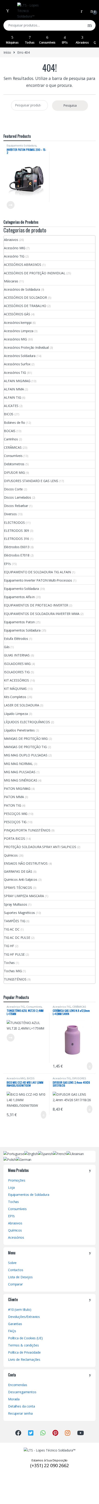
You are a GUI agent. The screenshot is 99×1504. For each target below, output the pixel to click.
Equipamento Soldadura (21, 145)
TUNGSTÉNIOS (15, 979)
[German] (23, 1159)
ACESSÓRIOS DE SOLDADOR (25, 297)
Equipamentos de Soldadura (28, 1194)
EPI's (7, 564)
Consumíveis (47, 42)
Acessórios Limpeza (18, 331)
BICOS (8, 414)
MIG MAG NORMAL (18, 763)
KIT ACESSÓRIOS (16, 680)
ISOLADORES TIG (17, 672)
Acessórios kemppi (18, 322)
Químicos (11, 855)
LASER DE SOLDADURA (21, 705)
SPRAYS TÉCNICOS (18, 887)
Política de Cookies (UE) (25, 1338)
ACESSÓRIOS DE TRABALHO (25, 306)
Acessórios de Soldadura (22, 289)
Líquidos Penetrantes (19, 730)
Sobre (12, 1263)
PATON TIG (12, 805)
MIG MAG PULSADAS (19, 772)
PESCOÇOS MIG (15, 813)
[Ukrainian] (75, 1153)
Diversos (10, 514)
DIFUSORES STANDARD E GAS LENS (31, 481)
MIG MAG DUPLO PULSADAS (25, 755)
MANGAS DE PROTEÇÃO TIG (25, 747)
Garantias (15, 1324)
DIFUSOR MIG (14, 472)
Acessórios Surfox (17, 364)
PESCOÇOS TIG (15, 822)
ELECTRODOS (14, 522)
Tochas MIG (13, 971)
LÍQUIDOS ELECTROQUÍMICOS (27, 722)
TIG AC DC (12, 929)
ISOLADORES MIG (17, 663)
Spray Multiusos (15, 904)
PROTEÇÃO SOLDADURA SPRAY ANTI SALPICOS (40, 847)
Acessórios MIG (15, 339)
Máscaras (11, 281)
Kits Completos (15, 697)
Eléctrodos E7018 (16, 555)
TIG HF (9, 946)
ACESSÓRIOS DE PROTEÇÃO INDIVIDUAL (34, 273)
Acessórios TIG (15, 372)
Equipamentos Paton (19, 622)
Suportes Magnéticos (19, 912)
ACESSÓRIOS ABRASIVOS (22, 264)
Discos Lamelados (17, 497)
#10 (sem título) (19, 1309)
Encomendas (17, 1385)
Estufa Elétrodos (16, 638)
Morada (14, 1399)
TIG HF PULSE (14, 954)
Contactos (15, 1270)
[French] (60, 1153)
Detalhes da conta (21, 1406)
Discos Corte (13, 489)
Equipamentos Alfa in (19, 597)
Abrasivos (82, 42)
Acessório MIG (14, 248)
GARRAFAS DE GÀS (18, 871)
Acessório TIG (14, 256)
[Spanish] (45, 1153)
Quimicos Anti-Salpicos (20, 879)
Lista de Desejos (20, 1277)
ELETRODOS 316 (16, 538)
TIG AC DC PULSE (17, 937)
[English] (31, 1153)
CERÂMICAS (13, 447)
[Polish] (9, 1159)
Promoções (16, 1180)
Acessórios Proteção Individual (26, 347)
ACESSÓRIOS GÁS (17, 314)
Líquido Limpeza (16, 713)
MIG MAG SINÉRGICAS (20, 780)
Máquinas (12, 42)
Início (7, 52)
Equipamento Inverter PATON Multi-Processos (38, 580)
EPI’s (64, 42)
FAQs (12, 1331)
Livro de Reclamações (24, 1359)
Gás (7, 647)
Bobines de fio (14, 422)
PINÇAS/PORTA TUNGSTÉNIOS (27, 830)
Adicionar (85, 1066)
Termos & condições (23, 1345)
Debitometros (14, 464)
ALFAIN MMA (14, 389)
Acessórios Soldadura (19, 356)
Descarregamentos (22, 1392)
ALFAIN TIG (12, 397)
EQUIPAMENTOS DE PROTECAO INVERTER (36, 605)
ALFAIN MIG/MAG (17, 381)
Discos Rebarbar (16, 505)
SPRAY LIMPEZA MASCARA (24, 896)
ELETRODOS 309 (16, 530)
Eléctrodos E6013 (16, 547)
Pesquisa (90, 25)
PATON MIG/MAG (17, 788)
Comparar (15, 1284)
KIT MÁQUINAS (15, 688)
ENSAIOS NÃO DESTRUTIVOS (26, 863)
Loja (11, 1187)
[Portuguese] (13, 1153)
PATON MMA (14, 797)
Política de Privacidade (24, 1352)
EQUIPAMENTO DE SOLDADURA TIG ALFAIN (37, 572)
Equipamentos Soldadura (22, 630)
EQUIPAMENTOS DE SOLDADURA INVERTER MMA (41, 614)
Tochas (29, 42)
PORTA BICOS (14, 838)
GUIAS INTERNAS (17, 655)
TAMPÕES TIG (14, 921)
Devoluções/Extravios (24, 1316)
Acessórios (16, 1237)
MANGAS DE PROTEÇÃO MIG (26, 738)
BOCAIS (9, 431)
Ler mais (11, 205)
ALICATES (11, 406)
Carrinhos (11, 439)
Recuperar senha (20, 1413)
